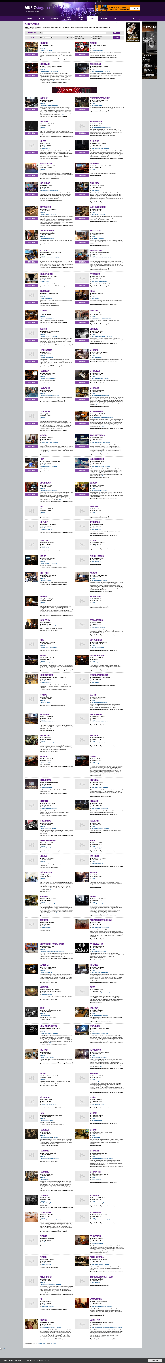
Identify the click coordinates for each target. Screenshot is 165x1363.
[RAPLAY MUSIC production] (31, 1030)
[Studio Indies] (31, 1200)
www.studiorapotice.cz (98, 1220)
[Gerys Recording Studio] (82, 211)
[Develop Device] (31, 187)
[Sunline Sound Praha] (82, 1261)
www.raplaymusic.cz (46, 1033)
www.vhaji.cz (44, 1306)
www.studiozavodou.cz (47, 848)
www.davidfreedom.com (98, 663)
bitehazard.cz (95, 627)
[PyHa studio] (82, 1012)
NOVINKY (29, 19)
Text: (41, 32)
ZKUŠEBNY (104, 19)
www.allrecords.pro (46, 105)
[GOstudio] (82, 761)
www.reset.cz (45, 1057)
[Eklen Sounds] (31, 719)
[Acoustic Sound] (82, 68)
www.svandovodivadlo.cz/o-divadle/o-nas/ (52, 951)
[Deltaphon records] (31, 679)
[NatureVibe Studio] (82, 948)
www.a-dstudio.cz (96, 1282)
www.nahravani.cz (97, 514)
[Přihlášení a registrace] (133, 18)
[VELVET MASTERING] (82, 1303)
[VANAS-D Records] (31, 487)
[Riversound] (82, 315)
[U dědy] (31, 463)
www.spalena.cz (45, 1104)
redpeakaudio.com (97, 1033)
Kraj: (41, 37)
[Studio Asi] (82, 1134)
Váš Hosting (53, 1343)
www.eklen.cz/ (45, 721)
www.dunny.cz (95, 190)
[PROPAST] (31, 1012)
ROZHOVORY (54, 19)
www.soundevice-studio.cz (99, 336)
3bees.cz (43, 50)
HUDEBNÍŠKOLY (80, 18)
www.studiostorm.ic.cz (47, 1120)
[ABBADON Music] (31, 68)
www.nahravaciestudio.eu (48, 171)
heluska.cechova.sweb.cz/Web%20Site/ (102, 1158)
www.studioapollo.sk (46, 1137)
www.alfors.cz (45, 547)
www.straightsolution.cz (47, 357)
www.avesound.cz (97, 580)
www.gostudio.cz (96, 764)
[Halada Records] (31, 784)
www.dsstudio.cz (96, 702)
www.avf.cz (44, 604)
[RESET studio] (31, 1054)
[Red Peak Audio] (82, 1030)
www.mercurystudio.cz (98, 238)
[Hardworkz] (82, 805)
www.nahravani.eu (46, 702)
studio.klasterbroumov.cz (48, 880)
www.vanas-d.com (46, 490)
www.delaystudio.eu (97, 171)
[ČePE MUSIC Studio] (31, 168)
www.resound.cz (96, 1057)
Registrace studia (120, 22)
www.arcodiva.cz (96, 561)
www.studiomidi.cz (46, 1264)
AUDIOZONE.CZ (57, 1)
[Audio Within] (31, 126)
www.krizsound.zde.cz (98, 880)
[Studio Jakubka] (31, 392)
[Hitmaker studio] (31, 825)
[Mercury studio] (82, 235)
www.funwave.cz (45, 214)
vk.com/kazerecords (97, 863)
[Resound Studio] (82, 1054)
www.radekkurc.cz (46, 563)
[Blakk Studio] (82, 145)
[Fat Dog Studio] (31, 740)
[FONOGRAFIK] (31, 761)
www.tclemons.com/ (46, 442)
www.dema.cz (95, 682)
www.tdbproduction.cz (98, 442)
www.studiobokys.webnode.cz (49, 647)
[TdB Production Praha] (82, 439)
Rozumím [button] (155, 1360)
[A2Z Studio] (82, 47)
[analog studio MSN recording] (82, 102)
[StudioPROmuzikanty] (82, 416)
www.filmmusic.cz (97, 604)
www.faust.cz (95, 743)
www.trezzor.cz (45, 419)
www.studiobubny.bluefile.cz (48, 378)
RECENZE (41, 19)
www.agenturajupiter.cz (98, 848)
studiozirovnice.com (97, 1243)
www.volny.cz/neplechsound (99, 281)
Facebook (49, 50)
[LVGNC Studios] (31, 900)
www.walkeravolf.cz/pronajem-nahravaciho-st (104, 1327)
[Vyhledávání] (139, 18)
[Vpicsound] (31, 1324)
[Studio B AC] (82, 354)
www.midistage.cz (97, 904)
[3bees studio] (31, 47)
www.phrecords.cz (97, 972)
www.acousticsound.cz (98, 71)
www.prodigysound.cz (47, 298)
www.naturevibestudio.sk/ (99, 951)
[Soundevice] (82, 333)
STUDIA (92, 19)
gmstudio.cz (44, 238)
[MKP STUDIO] (31, 255)
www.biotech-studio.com (48, 626)
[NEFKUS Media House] (31, 278)
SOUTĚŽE (116, 19)
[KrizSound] (82, 877)
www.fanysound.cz (97, 721)
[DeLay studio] (82, 168)
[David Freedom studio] (82, 660)
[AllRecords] (31, 102)
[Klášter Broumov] (31, 877)
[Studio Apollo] (31, 1134)
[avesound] (82, 577)
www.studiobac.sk (97, 357)
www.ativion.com (96, 529)
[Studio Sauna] (82, 392)
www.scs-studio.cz (46, 336)
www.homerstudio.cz (97, 828)
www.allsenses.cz (96, 546)
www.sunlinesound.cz (97, 1264)
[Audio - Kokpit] (31, 577)
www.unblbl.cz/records (98, 466)
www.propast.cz (45, 1015)
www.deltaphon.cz (46, 682)
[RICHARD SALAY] (31, 315)
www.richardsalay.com (47, 318)
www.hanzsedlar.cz (97, 787)
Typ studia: (69, 37)
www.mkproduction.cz (47, 257)
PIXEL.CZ (110, 1)
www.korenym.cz (46, 927)
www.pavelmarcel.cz (46, 743)
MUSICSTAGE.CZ (71, 1)
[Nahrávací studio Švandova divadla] (31, 948)
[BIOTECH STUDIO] (31, 624)
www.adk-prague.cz (46, 529)
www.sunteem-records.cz (48, 1284)
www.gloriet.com (45, 1179)
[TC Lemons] (31, 439)
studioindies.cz (45, 1203)
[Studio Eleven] (82, 375)
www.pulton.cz (95, 298)
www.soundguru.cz (97, 1081)
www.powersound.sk (46, 994)
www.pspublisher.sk (46, 972)
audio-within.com (45, 129)
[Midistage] (82, 900)
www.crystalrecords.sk (98, 647)
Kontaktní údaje (41, 1343)
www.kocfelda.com (46, 580)
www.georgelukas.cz (97, 927)
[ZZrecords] (82, 487)
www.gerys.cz (95, 214)
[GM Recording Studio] (31, 235)
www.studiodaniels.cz (47, 1158)
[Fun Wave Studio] (31, 211)
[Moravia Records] (82, 255)
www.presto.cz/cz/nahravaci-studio (101, 993)
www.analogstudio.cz (97, 105)
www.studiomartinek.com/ (48, 1220)
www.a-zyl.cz (44, 514)
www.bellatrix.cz (45, 148)
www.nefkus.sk (45, 281)
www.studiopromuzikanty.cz (99, 417)
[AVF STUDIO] (31, 601)
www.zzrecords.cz (97, 490)
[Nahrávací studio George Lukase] (82, 924)
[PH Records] (82, 969)
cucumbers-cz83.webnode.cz (49, 663)
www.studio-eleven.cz (98, 378)
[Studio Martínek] (31, 1217)
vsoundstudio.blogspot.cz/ (48, 1327)
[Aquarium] (31, 560)
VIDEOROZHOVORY (67, 18)
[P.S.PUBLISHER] (31, 969)
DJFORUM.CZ (84, 1)
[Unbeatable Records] (82, 463)
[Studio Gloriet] (31, 1176)
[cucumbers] (31, 660)
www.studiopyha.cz (97, 1015)
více (53, 80)
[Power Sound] (31, 991)
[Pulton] (82, 295)
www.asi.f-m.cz (96, 1137)
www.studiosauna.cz (97, 395)
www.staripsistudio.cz (98, 1104)
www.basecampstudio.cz (98, 127)
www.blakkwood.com (97, 148)
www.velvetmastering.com (99, 1306)
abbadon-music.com (46, 71)
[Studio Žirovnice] (82, 1240)
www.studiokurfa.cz (97, 1203)
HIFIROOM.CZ (98, 1)
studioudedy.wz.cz (46, 466)
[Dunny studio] (82, 187)
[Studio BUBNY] (31, 375)
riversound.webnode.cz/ (98, 318)
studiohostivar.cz (96, 1179)
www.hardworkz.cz (97, 808)
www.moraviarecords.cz (98, 257)
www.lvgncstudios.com (47, 904)
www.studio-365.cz (97, 1120)
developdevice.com (46, 190)
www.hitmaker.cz (45, 828)
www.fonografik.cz (46, 762)
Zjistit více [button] (47, 1360)
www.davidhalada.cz (46, 787)
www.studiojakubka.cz (47, 395)
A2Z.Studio (95, 50)
